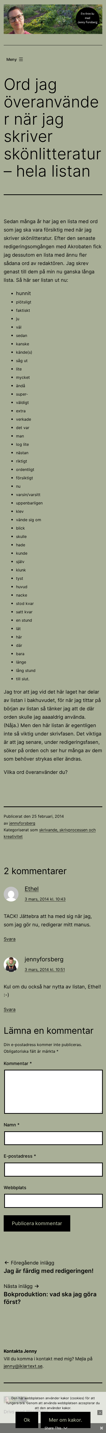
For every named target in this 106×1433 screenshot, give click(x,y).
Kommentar (18, 1063)
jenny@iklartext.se (23, 1366)
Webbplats (15, 1187)
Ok (27, 1420)
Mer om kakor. (65, 1420)
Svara (10, 939)
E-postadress (20, 1156)
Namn (11, 1124)
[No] (99, 1412)
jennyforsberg (22, 823)
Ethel (32, 888)
